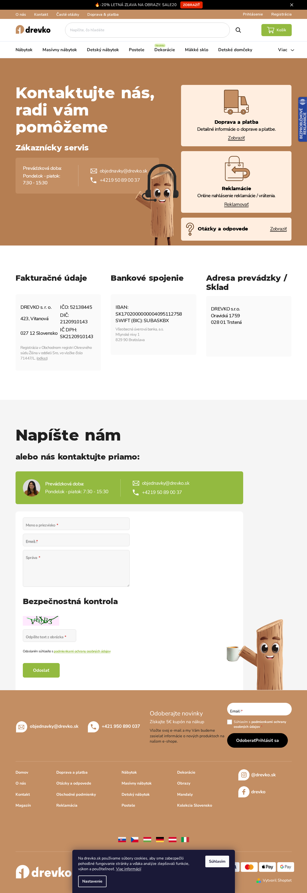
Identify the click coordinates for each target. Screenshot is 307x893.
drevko (258, 792)
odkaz (42, 358)
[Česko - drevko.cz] (135, 839)
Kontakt (41, 14)
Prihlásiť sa (267, 740)
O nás (21, 14)
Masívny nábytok (137, 783)
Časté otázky (67, 14)
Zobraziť (191, 5)
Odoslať (41, 670)
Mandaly (185, 794)
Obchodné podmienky (76, 794)
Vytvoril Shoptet (277, 880)
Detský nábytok (136, 794)
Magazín (23, 805)
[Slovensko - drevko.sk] (122, 839)
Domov (22, 772)
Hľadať (238, 30)
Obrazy (183, 783)
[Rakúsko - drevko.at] (172, 839)
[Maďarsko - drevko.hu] (147, 839)
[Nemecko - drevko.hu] (160, 839)
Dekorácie (186, 772)
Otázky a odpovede (73, 783)
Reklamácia (66, 805)
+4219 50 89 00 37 (120, 180)
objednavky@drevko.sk (123, 171)
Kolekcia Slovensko (194, 805)
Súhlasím (217, 861)
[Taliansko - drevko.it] (185, 839)
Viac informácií (128, 869)
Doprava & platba (103, 14)
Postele (128, 805)
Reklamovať (236, 204)
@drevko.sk (263, 775)
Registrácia (281, 14)
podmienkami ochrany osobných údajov (82, 651)
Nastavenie (92, 881)
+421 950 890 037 (121, 726)
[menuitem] (24, 49)
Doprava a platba (72, 772)
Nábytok (129, 772)
